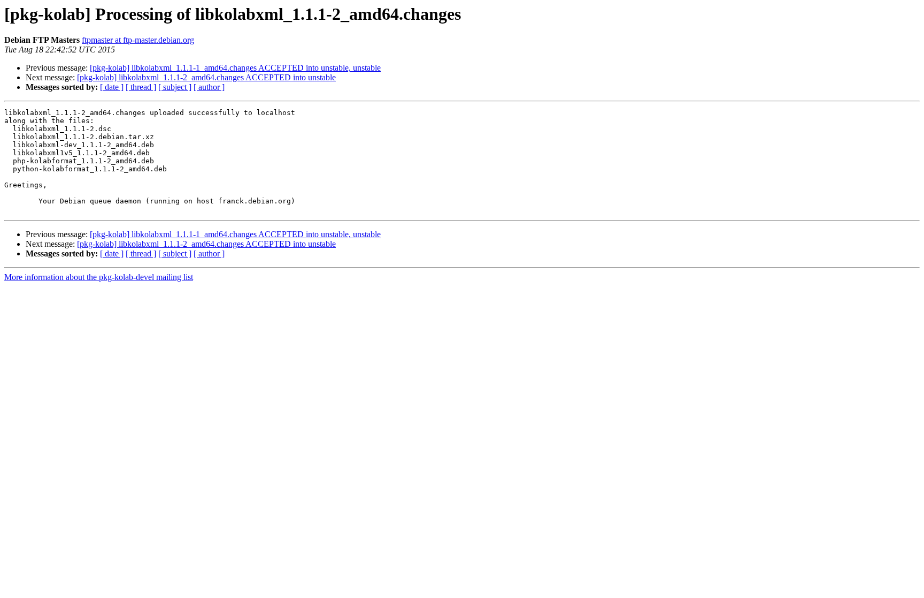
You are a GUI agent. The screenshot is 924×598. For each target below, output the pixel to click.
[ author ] (209, 87)
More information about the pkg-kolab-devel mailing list (98, 277)
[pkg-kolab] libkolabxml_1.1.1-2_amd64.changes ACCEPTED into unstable (206, 77)
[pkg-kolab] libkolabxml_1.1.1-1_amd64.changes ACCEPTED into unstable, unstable (235, 67)
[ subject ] (174, 87)
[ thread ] (141, 87)
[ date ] (112, 87)
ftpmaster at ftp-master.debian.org (138, 39)
